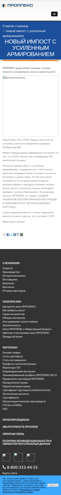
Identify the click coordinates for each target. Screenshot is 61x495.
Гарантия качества (14, 314)
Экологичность (12, 325)
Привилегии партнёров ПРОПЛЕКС (23, 378)
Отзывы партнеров (14, 290)
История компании (14, 275)
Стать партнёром (13, 356)
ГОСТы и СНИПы (12, 405)
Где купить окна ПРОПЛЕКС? (19, 306)
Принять (53, 485)
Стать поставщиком (14, 360)
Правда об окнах (13, 336)
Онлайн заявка (12, 352)
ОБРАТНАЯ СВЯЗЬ (13, 433)
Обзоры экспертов (14, 317)
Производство (11, 272)
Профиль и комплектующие (19, 363)
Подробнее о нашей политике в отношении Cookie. (21, 490)
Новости (8, 268)
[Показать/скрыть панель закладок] (4, 234)
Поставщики (10, 279)
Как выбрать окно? (14, 310)
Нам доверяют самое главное (20, 321)
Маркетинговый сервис (16, 386)
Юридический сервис (15, 382)
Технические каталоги (16, 393)
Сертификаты (11, 397)
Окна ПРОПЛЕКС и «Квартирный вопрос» (27, 329)
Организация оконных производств (24, 401)
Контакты (8, 287)
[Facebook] (8, 234)
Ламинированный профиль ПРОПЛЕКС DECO (30, 375)
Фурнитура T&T (12, 367)
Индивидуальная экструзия (19, 371)
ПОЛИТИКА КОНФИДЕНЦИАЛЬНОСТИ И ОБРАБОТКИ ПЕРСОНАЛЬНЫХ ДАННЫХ (27, 442)
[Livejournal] (18, 234)
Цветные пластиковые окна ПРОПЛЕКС (26, 332)
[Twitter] (11, 234)
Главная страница (15, 26)
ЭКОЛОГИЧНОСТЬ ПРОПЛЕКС (20, 426)
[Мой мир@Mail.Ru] (21, 234)
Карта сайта (10, 473)
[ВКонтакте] (14, 234)
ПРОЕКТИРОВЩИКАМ (16, 419)
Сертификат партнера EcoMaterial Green (27, 390)
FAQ (5, 408)
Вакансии (8, 283)
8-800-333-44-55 (22, 467)
